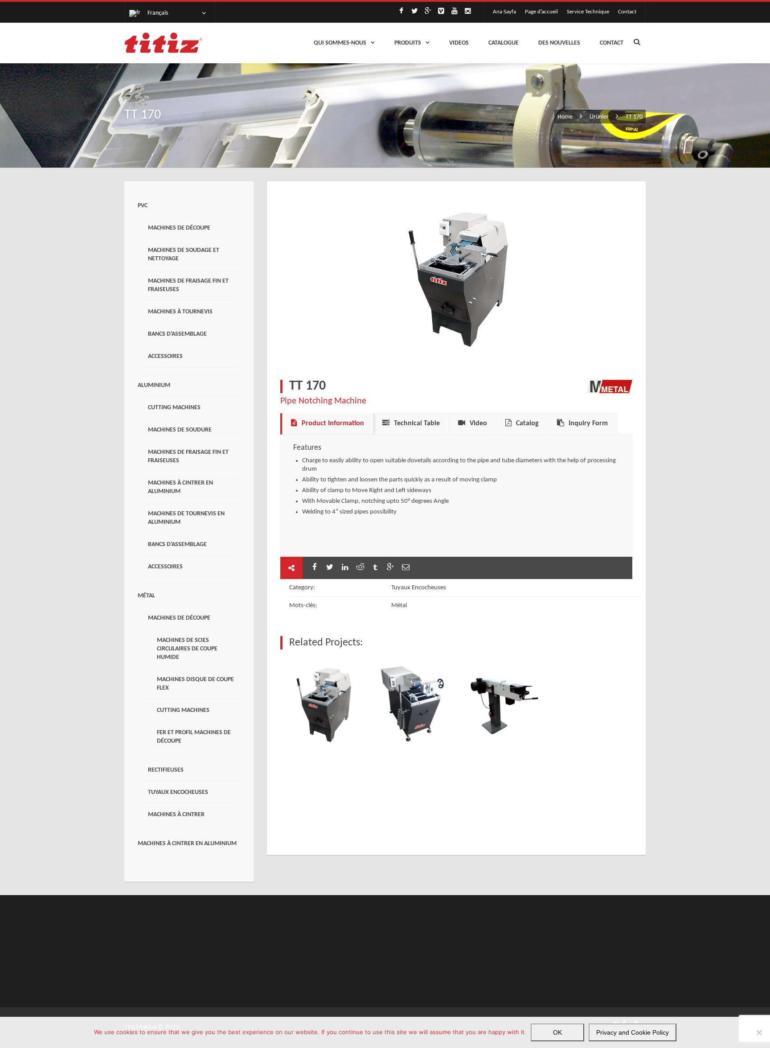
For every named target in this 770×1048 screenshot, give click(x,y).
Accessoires (165, 356)
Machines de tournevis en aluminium (186, 518)
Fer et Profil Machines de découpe (194, 736)
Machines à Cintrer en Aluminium (180, 487)
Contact (627, 12)
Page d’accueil (541, 12)
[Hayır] (758, 1032)
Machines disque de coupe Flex (195, 683)
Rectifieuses (166, 770)
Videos (459, 43)
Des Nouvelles (559, 43)
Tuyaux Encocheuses (178, 792)
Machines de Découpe (179, 228)
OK (557, 1032)
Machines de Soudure (180, 430)
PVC (142, 205)
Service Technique (588, 12)
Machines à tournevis (180, 311)
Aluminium (154, 385)
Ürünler (599, 117)
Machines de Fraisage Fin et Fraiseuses (188, 285)
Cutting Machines (174, 407)
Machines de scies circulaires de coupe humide (187, 649)
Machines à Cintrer (176, 814)
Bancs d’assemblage (177, 334)
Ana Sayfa (504, 12)
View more (323, 704)
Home (565, 117)
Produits (407, 43)
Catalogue (503, 43)
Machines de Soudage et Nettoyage (183, 254)
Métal (146, 595)
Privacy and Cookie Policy (632, 1032)
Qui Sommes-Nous (340, 43)
